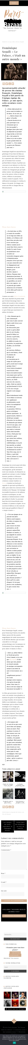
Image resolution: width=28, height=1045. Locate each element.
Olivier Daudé (20, 42)
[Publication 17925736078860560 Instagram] (23, 1003)
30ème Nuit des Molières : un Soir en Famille (20, 825)
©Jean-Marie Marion (9, 227)
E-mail (3, 882)
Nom (3, 873)
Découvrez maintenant (15, 954)
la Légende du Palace (15, 812)
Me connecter (15, 958)
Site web (4, 891)
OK (14, 1042)
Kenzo (4, 483)
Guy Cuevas (13, 659)
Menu (14, 3)
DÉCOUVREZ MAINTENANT (14, 916)
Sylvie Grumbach (19, 296)
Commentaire (6, 850)
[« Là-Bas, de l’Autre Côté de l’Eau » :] (7, 1003)
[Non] (26, 1039)
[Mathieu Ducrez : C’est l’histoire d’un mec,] (7, 995)
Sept (8, 116)
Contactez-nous (20, 1029)
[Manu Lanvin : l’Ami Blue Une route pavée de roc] (23, 995)
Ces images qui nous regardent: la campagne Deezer (7, 826)
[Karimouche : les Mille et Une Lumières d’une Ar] (15, 995)
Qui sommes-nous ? (10, 1032)
